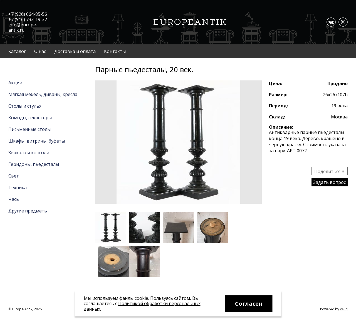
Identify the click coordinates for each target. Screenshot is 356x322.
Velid (344, 309)
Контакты (115, 51)
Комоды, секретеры (30, 118)
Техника (17, 187)
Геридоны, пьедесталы (33, 164)
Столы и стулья (24, 106)
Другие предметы (28, 211)
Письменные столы (29, 129)
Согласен (249, 303)
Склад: (277, 117)
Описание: (281, 127)
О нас (40, 51)
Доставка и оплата (75, 51)
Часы (13, 199)
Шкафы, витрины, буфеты (36, 141)
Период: (278, 105)
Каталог (17, 51)
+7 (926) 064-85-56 (27, 14)
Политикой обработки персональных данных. (142, 306)
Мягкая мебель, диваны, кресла (42, 94)
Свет (13, 176)
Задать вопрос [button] (329, 182)
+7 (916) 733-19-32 (27, 19)
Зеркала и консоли (28, 152)
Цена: (275, 83)
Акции (15, 83)
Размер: (278, 94)
